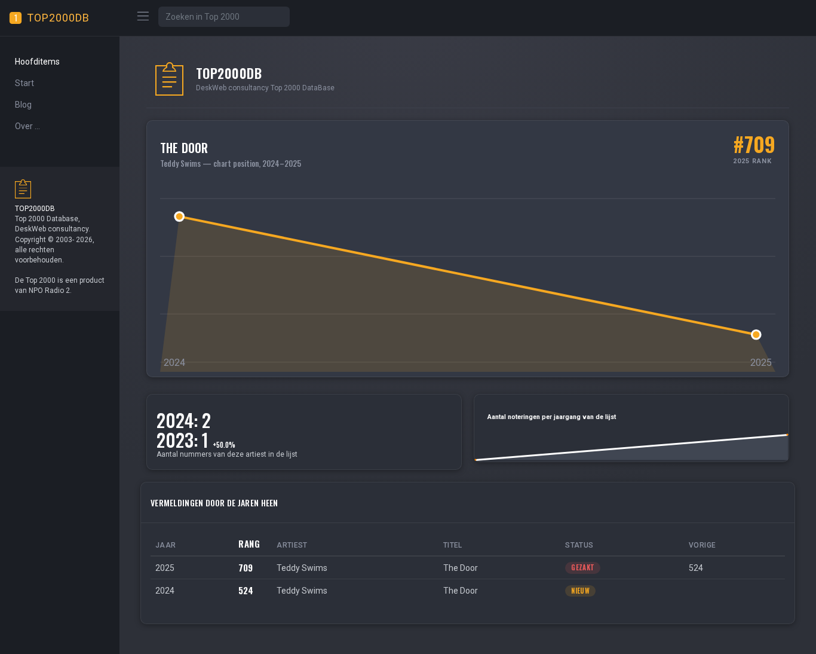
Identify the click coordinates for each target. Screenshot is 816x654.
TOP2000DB (58, 17)
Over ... (27, 126)
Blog (23, 104)
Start (24, 83)
